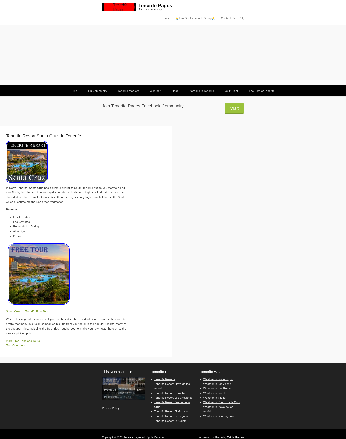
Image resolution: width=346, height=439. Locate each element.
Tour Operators (15, 345)
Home (165, 18)
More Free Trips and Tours (23, 340)
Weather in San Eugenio (218, 416)
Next (140, 389)
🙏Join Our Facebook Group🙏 (195, 18)
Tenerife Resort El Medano (171, 411)
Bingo (175, 90)
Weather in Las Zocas (217, 383)
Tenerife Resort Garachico (170, 393)
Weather (155, 90)
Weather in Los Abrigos (218, 379)
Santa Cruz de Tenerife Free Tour (27, 311)
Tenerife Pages (155, 5)
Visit (234, 108)
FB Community (97, 90)
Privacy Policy (110, 408)
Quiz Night (231, 90)
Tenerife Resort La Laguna (171, 416)
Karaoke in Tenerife (201, 90)
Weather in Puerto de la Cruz (221, 402)
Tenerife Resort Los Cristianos (173, 397)
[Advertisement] (173, 55)
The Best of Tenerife (262, 90)
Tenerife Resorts (164, 379)
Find (74, 90)
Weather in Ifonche (215, 393)
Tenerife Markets (128, 90)
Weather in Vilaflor (214, 397)
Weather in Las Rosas (217, 388)
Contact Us (228, 18)
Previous (110, 389)
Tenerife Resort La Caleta (170, 420)
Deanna (121, 392)
